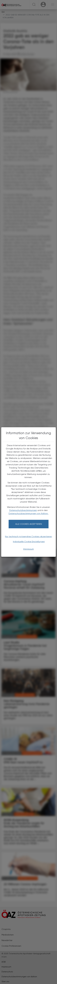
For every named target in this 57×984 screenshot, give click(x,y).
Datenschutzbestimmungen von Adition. (28, 513)
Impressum (28, 549)
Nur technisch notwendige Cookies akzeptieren (28, 536)
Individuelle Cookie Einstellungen (29, 541)
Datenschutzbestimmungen (23, 510)
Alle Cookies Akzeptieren (28, 524)
